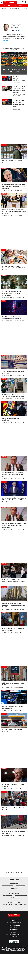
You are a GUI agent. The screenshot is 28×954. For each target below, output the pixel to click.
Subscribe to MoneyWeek (7, 885)
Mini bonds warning (14, 8)
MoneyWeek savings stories (21, 904)
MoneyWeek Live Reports (14, 897)
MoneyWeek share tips (7, 904)
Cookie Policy (14, 929)
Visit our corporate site (19, 948)
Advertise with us (14, 932)
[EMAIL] (19, 30)
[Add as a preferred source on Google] (14, 941)
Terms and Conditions (14, 925)
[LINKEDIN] (15, 30)
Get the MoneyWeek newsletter (20, 885)
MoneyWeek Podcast (7, 895)
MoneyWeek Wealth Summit (21, 895)
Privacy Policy (14, 927)
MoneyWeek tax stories (14, 906)
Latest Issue (14, 888)
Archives (22, 872)
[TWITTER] (12, 30)
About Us (14, 920)
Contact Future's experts (14, 922)
